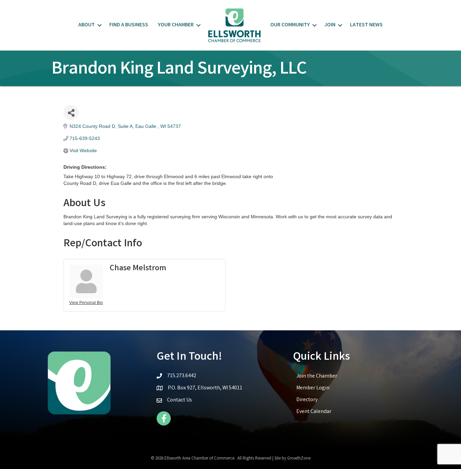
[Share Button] (71, 112)
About (86, 25)
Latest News (366, 25)
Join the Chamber (316, 376)
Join (329, 25)
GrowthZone (298, 459)
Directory (307, 400)
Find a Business (128, 25)
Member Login (312, 388)
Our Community (290, 25)
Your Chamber (176, 25)
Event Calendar (313, 412)
